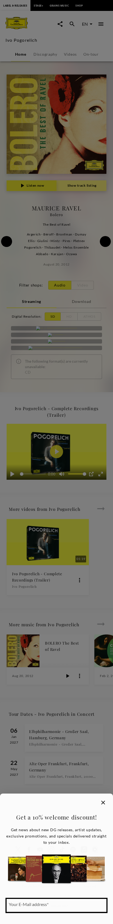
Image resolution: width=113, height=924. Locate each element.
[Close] (103, 802)
